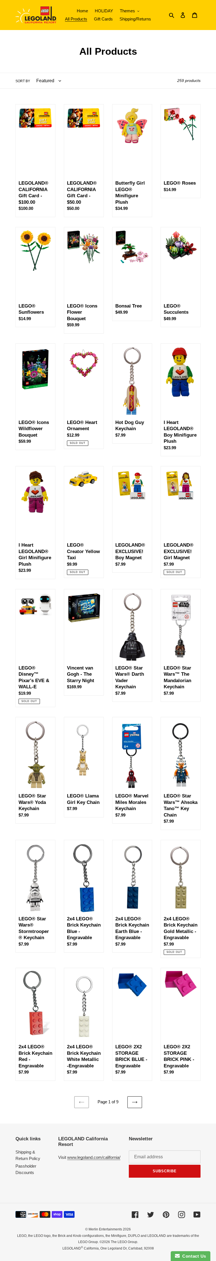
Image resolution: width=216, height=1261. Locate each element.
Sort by (22, 81)
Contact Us (193, 1256)
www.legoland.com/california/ (93, 1157)
